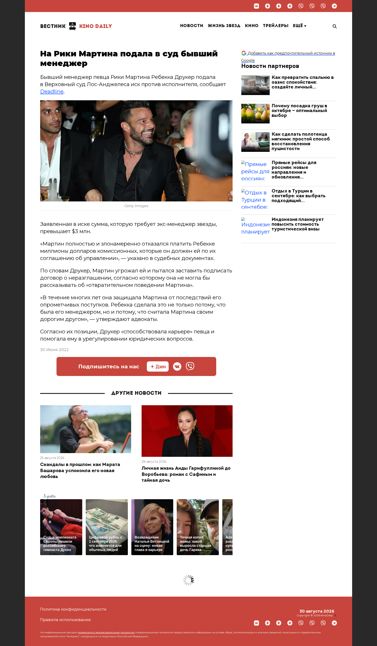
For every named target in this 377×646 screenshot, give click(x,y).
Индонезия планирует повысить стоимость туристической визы (298, 224)
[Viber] (300, 6)
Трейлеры (275, 26)
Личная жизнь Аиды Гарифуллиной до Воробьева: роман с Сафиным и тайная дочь (186, 474)
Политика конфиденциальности (73, 609)
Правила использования (65, 619)
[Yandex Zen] (267, 6)
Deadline (51, 91)
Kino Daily (76, 26)
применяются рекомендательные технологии (106, 632)
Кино (252, 26)
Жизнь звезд (224, 26)
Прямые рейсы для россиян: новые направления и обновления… (294, 170)
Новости (191, 26)
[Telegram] (334, 6)
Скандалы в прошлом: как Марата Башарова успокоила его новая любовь (80, 470)
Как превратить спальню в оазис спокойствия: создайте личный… (303, 82)
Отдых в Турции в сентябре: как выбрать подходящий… (299, 196)
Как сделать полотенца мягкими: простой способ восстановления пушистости (301, 141)
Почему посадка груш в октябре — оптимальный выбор (299, 111)
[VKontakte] (256, 6)
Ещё (298, 26)
